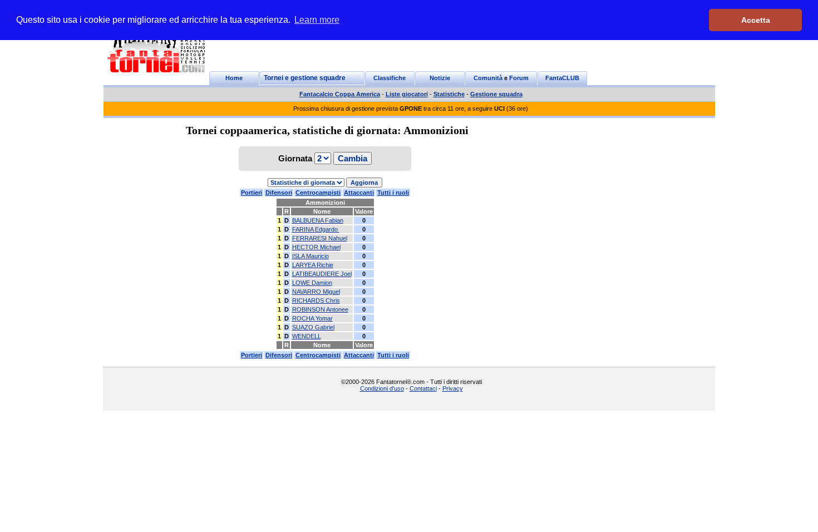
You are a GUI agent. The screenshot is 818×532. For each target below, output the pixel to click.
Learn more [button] (316, 19)
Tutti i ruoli (393, 192)
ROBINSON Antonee (320, 309)
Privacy (452, 388)
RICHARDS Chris (316, 300)
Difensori (278, 192)
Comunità (488, 78)
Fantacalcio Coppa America (339, 94)
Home (234, 78)
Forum (519, 78)
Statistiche (449, 94)
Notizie (440, 78)
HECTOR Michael (316, 247)
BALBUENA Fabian (317, 220)
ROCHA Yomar (312, 318)
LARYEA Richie (312, 265)
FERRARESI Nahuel (319, 238)
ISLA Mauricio (310, 256)
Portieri (251, 192)
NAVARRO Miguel (316, 291)
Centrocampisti (318, 192)
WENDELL (306, 336)
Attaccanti (359, 192)
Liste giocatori (407, 94)
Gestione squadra (496, 94)
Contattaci (423, 388)
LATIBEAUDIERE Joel (322, 273)
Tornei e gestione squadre (305, 78)
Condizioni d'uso (382, 388)
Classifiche (389, 78)
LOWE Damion (312, 282)
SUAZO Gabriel (313, 327)
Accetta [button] (755, 20)
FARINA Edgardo (315, 229)
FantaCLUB (562, 78)
